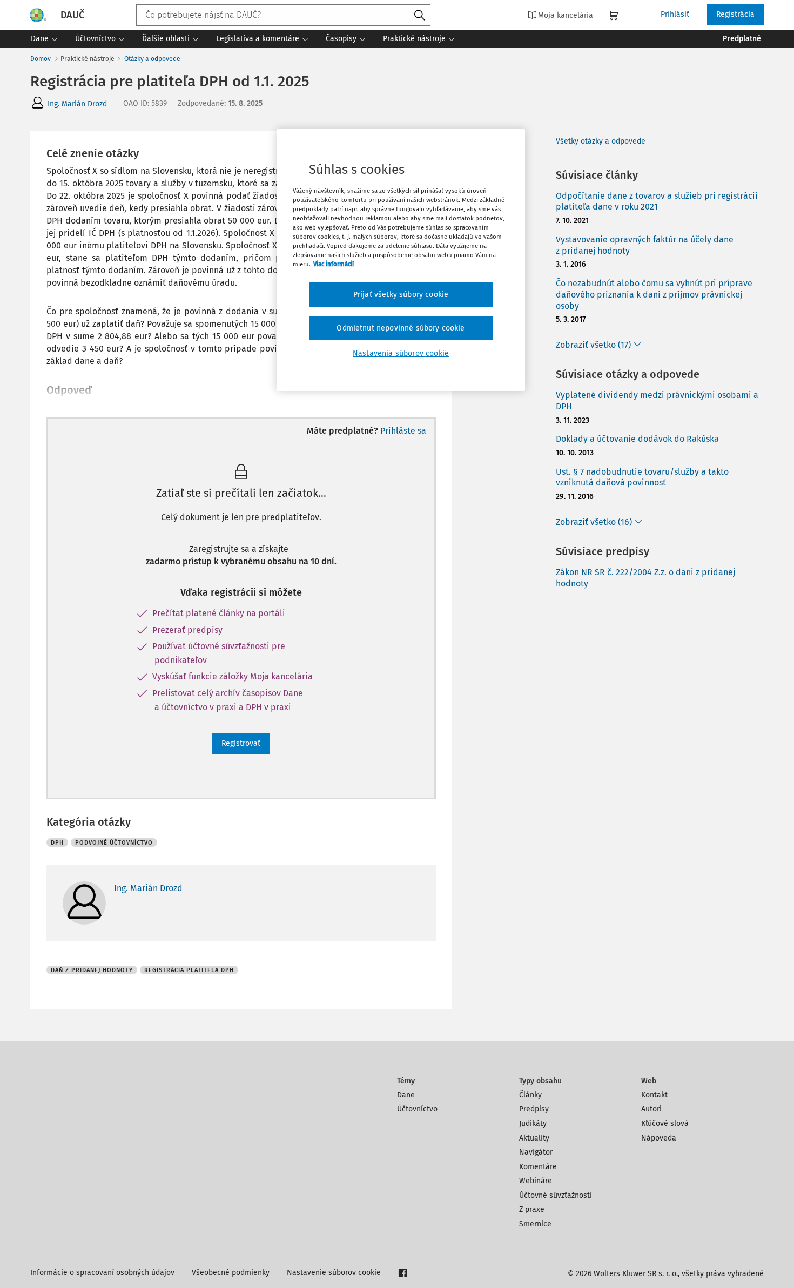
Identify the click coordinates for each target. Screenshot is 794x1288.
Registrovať (240, 743)
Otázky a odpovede (152, 59)
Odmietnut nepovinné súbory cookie (401, 328)
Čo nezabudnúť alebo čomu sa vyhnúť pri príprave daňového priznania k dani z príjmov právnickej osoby (654, 294)
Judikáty (533, 1123)
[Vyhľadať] (419, 15)
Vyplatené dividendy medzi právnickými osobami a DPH (657, 401)
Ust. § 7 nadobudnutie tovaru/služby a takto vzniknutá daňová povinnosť (642, 477)
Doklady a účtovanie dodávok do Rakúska (637, 439)
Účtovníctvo (417, 1109)
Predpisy (534, 1109)
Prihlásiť (675, 14)
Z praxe (531, 1209)
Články (530, 1095)
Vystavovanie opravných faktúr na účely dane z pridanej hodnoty (645, 245)
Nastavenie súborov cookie (334, 1272)
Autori (651, 1109)
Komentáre (538, 1166)
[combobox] (283, 15)
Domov (40, 59)
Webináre (535, 1180)
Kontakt (654, 1095)
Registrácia (735, 14)
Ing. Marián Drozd (77, 104)
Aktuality (534, 1138)
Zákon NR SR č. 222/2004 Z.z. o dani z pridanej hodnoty (645, 578)
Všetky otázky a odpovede (600, 141)
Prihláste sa (403, 431)
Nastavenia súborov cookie (401, 353)
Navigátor (536, 1152)
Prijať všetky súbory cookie (400, 294)
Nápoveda (658, 1138)
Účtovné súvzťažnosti (555, 1195)
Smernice (535, 1224)
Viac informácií (333, 264)
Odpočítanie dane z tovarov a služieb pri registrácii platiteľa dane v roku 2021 (657, 201)
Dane (406, 1095)
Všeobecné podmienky (231, 1272)
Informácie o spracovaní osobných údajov (102, 1272)
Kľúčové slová (665, 1123)
